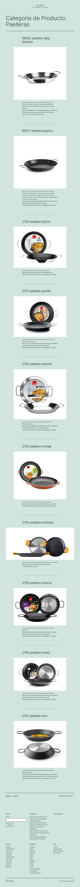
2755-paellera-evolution (38, 522)
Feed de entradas (57, 848)
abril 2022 (8, 865)
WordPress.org (57, 852)
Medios (31, 855)
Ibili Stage (40, 5)
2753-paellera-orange (36, 446)
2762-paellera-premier (37, 364)
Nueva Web (32, 860)
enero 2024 (9, 860)
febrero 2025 (9, 852)
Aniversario (32, 847)
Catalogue (32, 850)
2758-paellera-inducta (37, 582)
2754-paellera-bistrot (36, 221)
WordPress (71, 881)
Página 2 (16, 796)
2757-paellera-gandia (36, 291)
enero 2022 (9, 866)
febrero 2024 (9, 858)
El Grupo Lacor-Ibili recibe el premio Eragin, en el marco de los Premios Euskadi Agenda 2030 (38, 818)
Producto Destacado (35, 868)
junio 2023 (8, 862)
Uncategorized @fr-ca (35, 872)
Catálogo (32, 848)
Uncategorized (33, 870)
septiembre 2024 (10, 856)
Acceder (55, 847)
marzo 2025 (9, 850)
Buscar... (8, 816)
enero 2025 (9, 855)
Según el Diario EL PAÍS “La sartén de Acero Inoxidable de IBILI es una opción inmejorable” (39, 832)
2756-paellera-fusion (36, 652)
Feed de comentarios (58, 850)
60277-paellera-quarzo (37, 130)
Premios (32, 862)
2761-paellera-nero (34, 715)
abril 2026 (8, 847)
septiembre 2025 (10, 848)
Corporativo (33, 852)
